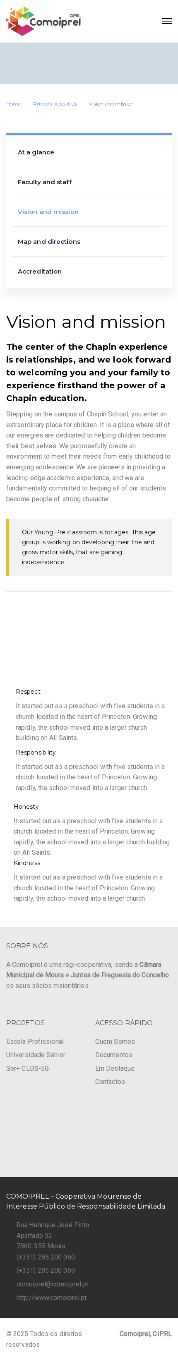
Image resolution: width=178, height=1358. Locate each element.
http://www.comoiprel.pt (52, 1298)
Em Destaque (115, 1068)
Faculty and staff (45, 182)
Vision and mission (48, 212)
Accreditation (40, 271)
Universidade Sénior (35, 1055)
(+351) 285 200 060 (46, 1257)
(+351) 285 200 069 (46, 1270)
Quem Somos (115, 1042)
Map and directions (49, 241)
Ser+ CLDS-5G (27, 1068)
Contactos (110, 1082)
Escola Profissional (35, 1042)
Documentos (113, 1055)
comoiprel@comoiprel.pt (52, 1284)
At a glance (36, 152)
